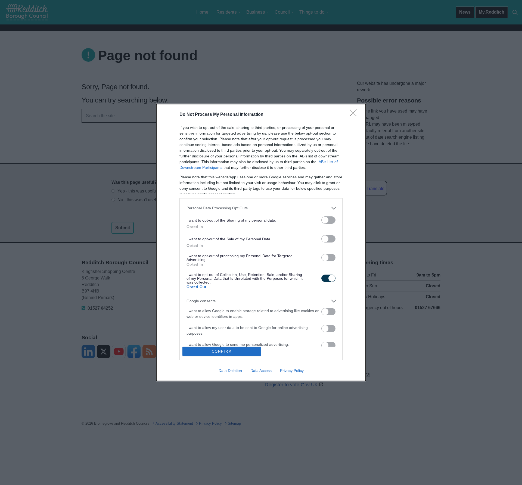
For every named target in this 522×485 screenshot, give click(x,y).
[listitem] (261, 208)
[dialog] (261, 242)
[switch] (328, 220)
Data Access (261, 370)
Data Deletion (230, 370)
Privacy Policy (292, 370)
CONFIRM (222, 351)
